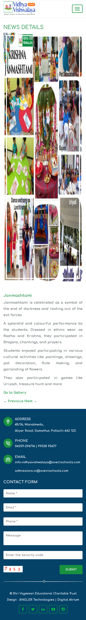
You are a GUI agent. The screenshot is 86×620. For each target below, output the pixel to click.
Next (30, 401)
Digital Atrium (68, 599)
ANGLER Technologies (36, 599)
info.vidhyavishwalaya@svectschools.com (47, 462)
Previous (13, 401)
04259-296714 (25, 446)
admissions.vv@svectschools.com (41, 470)
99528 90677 (47, 446)
